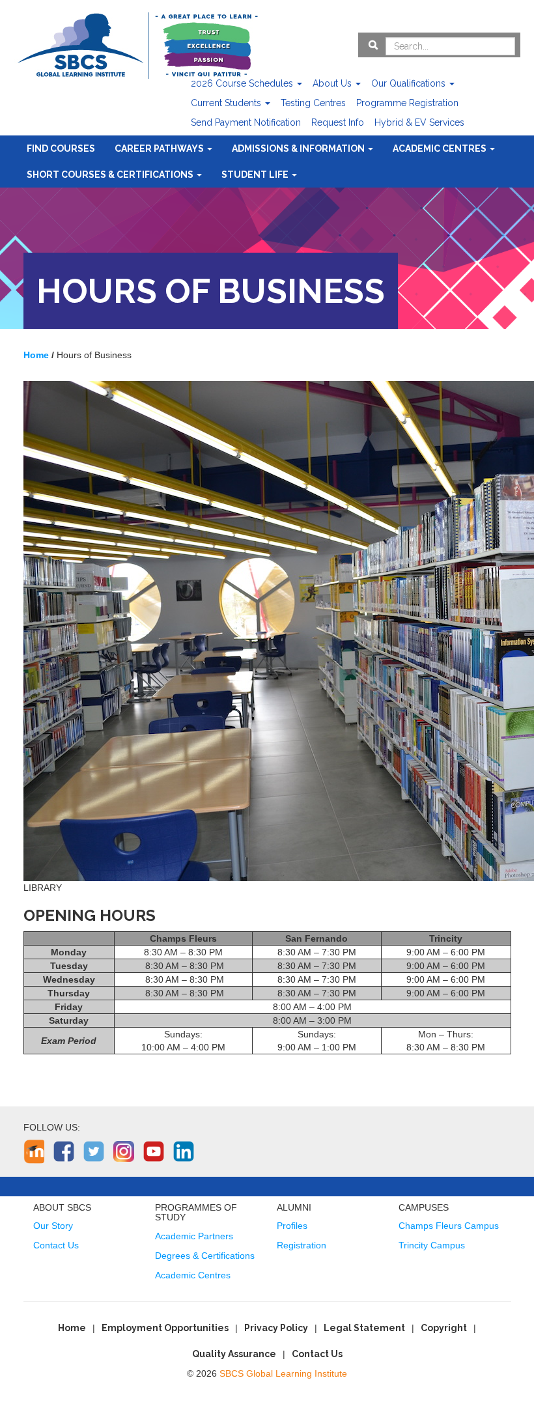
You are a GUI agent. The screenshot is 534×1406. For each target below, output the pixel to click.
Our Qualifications (409, 83)
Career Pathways (160, 148)
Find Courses (61, 148)
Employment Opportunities (165, 1328)
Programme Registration (407, 103)
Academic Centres (440, 148)
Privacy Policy (276, 1328)
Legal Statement (364, 1328)
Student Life (255, 174)
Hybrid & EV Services (419, 122)
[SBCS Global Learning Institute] (137, 44)
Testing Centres (313, 103)
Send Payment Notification (246, 122)
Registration (301, 1245)
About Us (333, 83)
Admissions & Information (299, 148)
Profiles (292, 1225)
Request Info (337, 122)
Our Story (53, 1225)
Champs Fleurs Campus (449, 1225)
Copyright (444, 1328)
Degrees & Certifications (205, 1255)
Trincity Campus (432, 1245)
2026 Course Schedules (243, 83)
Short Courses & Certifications (111, 174)
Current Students (227, 103)
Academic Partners (194, 1236)
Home (72, 1328)
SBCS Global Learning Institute (283, 1373)
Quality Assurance (234, 1354)
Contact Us (56, 1245)
